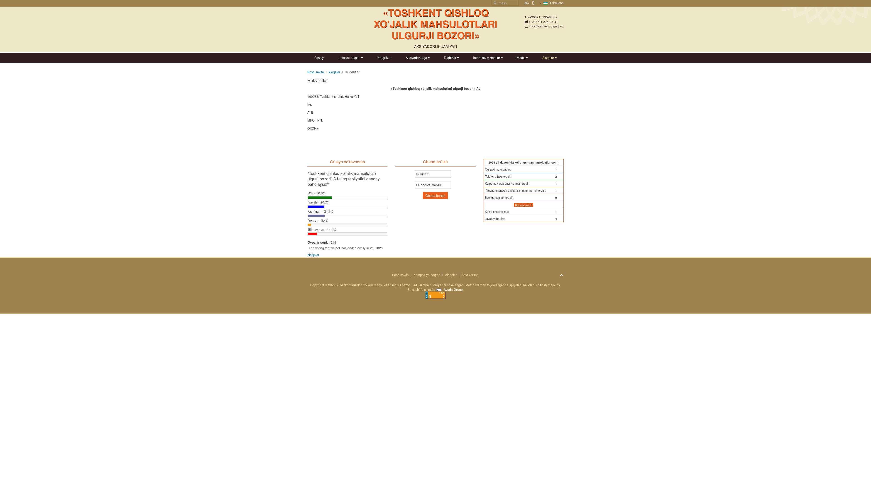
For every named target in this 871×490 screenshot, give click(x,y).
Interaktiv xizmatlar (486, 57)
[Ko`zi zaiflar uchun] (526, 2)
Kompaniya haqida (426, 274)
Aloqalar (548, 57)
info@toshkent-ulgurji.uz (546, 26)
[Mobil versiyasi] (533, 2)
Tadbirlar (450, 57)
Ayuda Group (453, 289)
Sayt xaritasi (470, 274)
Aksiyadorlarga (416, 57)
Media (521, 57)
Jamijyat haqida (349, 57)
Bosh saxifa (315, 72)
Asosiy (319, 57)
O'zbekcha (556, 2)
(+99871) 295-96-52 (542, 17)
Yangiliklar (384, 57)
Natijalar (313, 254)
